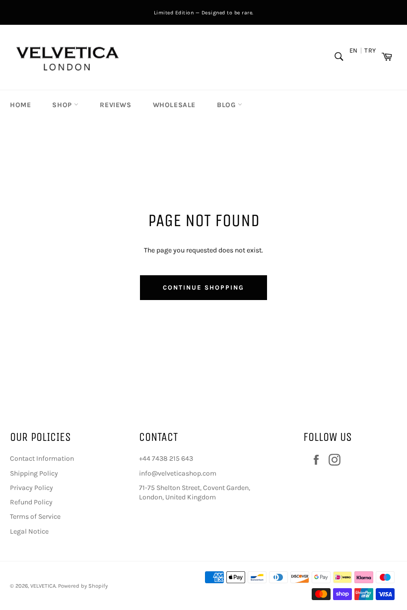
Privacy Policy (31, 488)
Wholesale (174, 105)
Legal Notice (29, 531)
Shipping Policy (34, 473)
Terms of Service (35, 516)
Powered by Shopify (83, 586)
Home (20, 105)
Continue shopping (203, 287)
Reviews (115, 105)
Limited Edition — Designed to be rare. (204, 12)
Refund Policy (31, 502)
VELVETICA (43, 586)
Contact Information (42, 458)
